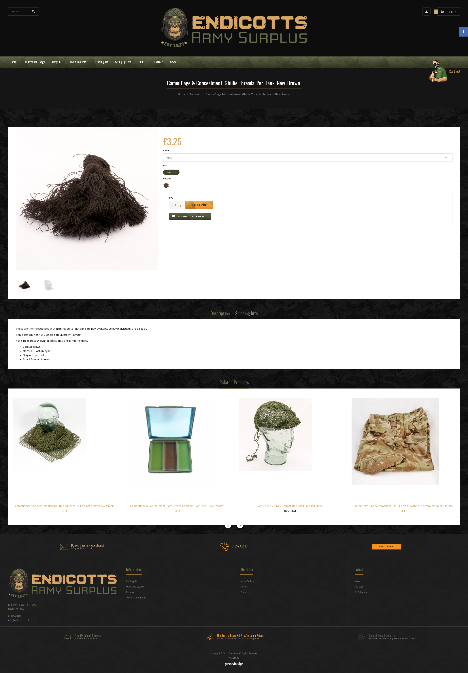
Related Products (234, 382)
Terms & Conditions (136, 597)
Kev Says (359, 586)
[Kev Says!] (443, 62)
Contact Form (386, 546)
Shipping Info (246, 313)
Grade (166, 150)
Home (182, 94)
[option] (87, 199)
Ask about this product (192, 216)
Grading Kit (131, 581)
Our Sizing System (135, 586)
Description (220, 313)
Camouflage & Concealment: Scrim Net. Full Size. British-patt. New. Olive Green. (64, 506)
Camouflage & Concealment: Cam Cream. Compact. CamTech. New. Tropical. (177, 506)
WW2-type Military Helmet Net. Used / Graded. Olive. (290, 506)
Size (165, 165)
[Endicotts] (234, 46)
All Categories (361, 592)
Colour (167, 178)
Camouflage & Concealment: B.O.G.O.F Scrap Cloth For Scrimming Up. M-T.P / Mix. (403, 506)
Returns (130, 592)
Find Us (244, 586)
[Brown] (166, 185)
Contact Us (245, 592)
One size (171, 172)
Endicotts (196, 94)
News (357, 581)
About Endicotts (248, 581)
